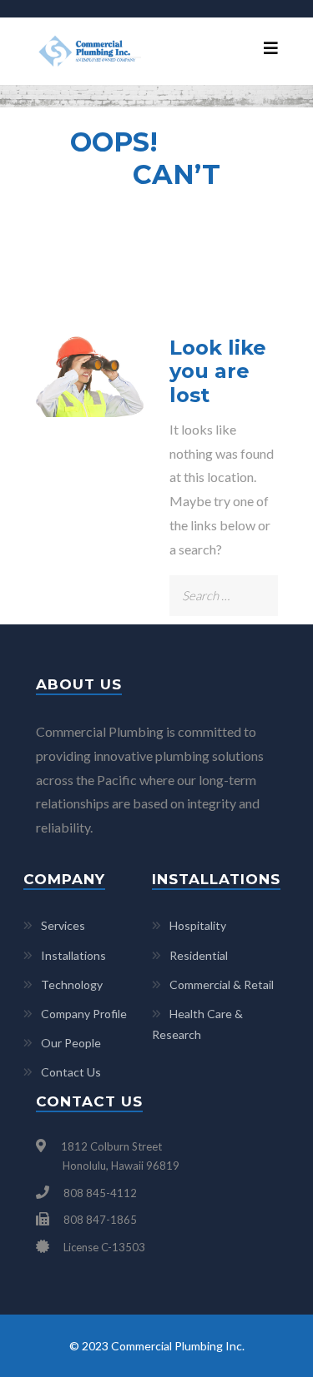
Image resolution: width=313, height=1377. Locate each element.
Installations (73, 955)
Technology (72, 984)
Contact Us (71, 1072)
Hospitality (197, 925)
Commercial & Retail (221, 984)
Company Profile (84, 1014)
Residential (198, 955)
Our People (71, 1043)
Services (63, 925)
